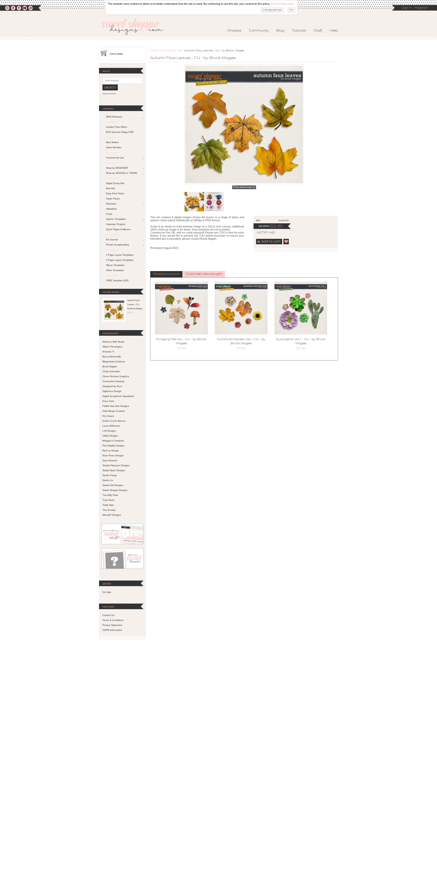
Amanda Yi (108, 351)
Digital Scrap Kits (115, 183)
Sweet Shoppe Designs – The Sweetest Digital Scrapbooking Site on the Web (134, 26)
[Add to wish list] (286, 241)
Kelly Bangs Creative (113, 411)
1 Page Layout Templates (119, 255)
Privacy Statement (112, 625)
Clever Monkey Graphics (115, 376)
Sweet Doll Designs (112, 485)
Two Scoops (109, 510)
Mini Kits (110, 188)
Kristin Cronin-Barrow (113, 420)
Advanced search (109, 94)
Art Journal (112, 239)
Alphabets (111, 208)
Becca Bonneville (111, 356)
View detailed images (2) (245, 187)
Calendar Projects (115, 224)
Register (421, 8)
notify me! (263, 232)
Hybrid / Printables (116, 219)
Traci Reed (108, 500)
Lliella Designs (110, 435)
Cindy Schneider (111, 371)
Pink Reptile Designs (113, 445)
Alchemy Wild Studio (113, 341)
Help (334, 30)
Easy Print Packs (115, 193)
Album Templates (115, 265)
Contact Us (108, 615)
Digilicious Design (111, 391)
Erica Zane (108, 401)
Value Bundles (113, 147)
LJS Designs (109, 430)
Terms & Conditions (112, 620)
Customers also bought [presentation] (204, 274)
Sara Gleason (109, 460)
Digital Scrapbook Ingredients (118, 396)
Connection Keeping (113, 381)
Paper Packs (113, 198)
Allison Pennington (112, 346)
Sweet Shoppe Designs (115, 490)
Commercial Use (171, 50)
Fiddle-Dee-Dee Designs (115, 406)
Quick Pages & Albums (118, 229)
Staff (318, 30)
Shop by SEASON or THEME (121, 173)
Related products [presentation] (166, 274)
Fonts (109, 214)
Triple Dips (108, 505)
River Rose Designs (113, 455)
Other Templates (115, 270)
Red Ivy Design (110, 450)
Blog (280, 30)
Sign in (406, 8)
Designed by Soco (112, 386)
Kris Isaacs (108, 416)
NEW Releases (114, 116)
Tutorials (299, 30)
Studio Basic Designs (113, 470)
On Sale (106, 592)
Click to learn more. (282, 3)
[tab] (166, 274)
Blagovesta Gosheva (113, 361)
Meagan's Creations (113, 440)
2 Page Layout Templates (119, 260)
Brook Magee (109, 366)
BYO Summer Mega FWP (120, 132)
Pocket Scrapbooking (117, 244)
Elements (111, 203)
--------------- (112, 121)
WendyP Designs (111, 514)
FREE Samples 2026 (117, 280)
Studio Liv (107, 480)
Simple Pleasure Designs (115, 465)
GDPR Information (112, 630)
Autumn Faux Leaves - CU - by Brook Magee (135, 304)
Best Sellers (112, 142)
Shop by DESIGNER (117, 167)
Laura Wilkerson (111, 425)
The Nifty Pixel (110, 495)
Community (259, 30)
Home (154, 50)
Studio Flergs (109, 475)
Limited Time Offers (116, 127)
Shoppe (234, 30)
